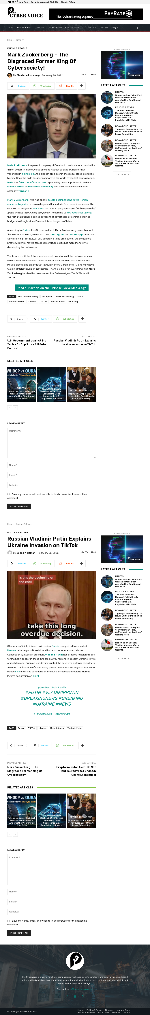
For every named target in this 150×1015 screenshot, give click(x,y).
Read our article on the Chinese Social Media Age (51, 288)
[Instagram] (75, 996)
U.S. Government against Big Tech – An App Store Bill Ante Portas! (26, 344)
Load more (120, 174)
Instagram (57, 234)
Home (10, 40)
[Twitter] (83, 996)
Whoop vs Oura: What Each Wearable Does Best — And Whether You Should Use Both (21, 395)
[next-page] (15, 407)
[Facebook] (67, 996)
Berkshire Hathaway (40, 186)
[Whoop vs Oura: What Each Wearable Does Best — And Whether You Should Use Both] (21, 384)
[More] (82, 86)
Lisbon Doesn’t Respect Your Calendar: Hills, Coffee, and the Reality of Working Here (128, 147)
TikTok (43, 301)
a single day (28, 173)
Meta (10, 182)
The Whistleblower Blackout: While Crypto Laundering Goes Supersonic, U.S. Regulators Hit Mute (51, 394)
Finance (20, 40)
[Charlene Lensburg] (10, 75)
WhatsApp (76, 234)
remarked (38, 208)
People (22, 48)
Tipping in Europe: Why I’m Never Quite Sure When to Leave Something (81, 396)
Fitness (21, 388)
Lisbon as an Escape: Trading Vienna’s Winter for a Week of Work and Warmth (127, 162)
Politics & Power (51, 386)
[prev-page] (9, 407)
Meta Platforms (17, 165)
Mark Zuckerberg (18, 200)
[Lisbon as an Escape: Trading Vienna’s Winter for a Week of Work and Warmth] (107, 160)
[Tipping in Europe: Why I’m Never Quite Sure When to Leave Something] (81, 384)
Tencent (23, 191)
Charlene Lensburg (28, 75)
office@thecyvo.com (81, 989)
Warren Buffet (58, 301)
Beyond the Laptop (81, 391)
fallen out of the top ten (32, 182)
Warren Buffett (16, 186)
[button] (138, 27)
